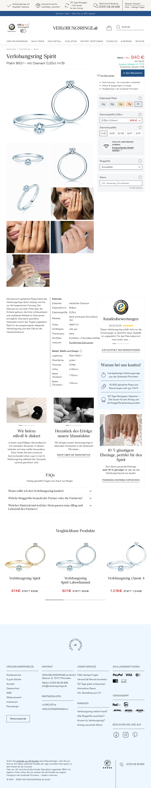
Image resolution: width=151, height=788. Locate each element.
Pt (138, 104)
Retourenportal (18, 718)
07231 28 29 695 (135, 764)
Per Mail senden (107, 75)
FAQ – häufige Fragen (135, 7)
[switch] (23, 31)
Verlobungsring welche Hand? (92, 711)
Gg (120, 104)
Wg (112, 104)
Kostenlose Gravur (86, 688)
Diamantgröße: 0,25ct (111, 114)
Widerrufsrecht (14, 697)
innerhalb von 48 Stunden (27, 761)
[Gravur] (140, 177)
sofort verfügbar (91, 41)
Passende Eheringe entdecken (120, 480)
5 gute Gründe (13, 679)
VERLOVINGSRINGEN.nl (55, 709)
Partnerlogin (12, 706)
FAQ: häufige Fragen (87, 675)
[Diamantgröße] (140, 114)
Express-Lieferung (127, 64)
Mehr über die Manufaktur (73, 455)
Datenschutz (12, 688)
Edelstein (71, 41)
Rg (129, 104)
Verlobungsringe (17, 41)
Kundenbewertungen (120, 319)
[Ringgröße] (140, 161)
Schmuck (112, 41)
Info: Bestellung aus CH (89, 693)
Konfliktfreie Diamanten (81, 342)
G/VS (121, 133)
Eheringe (126, 41)
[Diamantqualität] (140, 127)
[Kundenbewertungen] (121, 307)
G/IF (129, 133)
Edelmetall (55, 41)
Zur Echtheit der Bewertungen (121, 350)
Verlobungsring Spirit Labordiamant (75, 580)
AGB (9, 693)
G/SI (112, 133)
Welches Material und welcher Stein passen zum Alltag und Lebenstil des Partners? (45, 507)
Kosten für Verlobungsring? (91, 720)
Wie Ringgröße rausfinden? (91, 716)
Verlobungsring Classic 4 (126, 578)
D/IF (138, 133)
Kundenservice (13, 675)
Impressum (12, 702)
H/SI (103, 133)
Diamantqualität (108, 127)
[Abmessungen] (81, 351)
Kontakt (10, 684)
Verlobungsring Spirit (24, 578)
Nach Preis (37, 41)
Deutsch (132, 4)
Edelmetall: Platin (108, 98)
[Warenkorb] (109, 27)
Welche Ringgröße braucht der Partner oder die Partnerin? (45, 498)
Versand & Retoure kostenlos (92, 679)
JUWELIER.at (49, 704)
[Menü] (29, 24)
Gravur (103, 177)
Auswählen (107, 167)
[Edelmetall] (140, 98)
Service (140, 41)
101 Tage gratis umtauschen (91, 684)
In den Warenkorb (132, 73)
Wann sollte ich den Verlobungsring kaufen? (36, 491)
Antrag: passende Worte (89, 725)
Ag (103, 104)
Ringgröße (105, 161)
